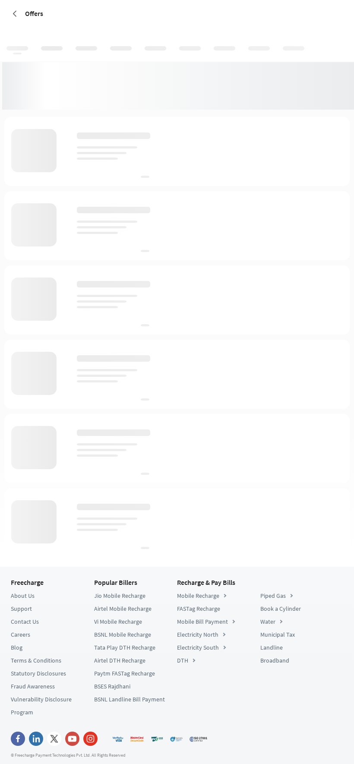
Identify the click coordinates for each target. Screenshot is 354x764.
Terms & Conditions (36, 660)
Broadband (274, 660)
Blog (16, 647)
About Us (23, 596)
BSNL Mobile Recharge (122, 634)
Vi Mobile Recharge (118, 621)
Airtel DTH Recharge (119, 660)
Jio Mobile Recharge (119, 596)
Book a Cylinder (280, 608)
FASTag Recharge (198, 608)
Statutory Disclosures (38, 673)
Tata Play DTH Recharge (124, 647)
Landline (271, 647)
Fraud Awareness (33, 686)
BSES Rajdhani (112, 686)
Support (21, 608)
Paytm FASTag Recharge (124, 673)
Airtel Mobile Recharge (123, 608)
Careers (20, 634)
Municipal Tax (277, 634)
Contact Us (25, 621)
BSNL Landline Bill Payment (129, 699)
